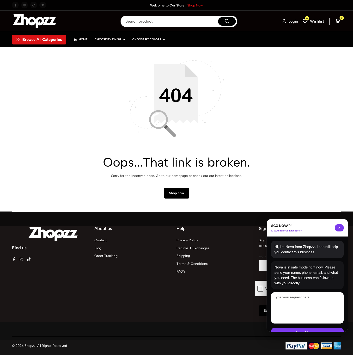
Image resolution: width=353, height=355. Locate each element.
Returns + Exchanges (192, 248)
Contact (100, 240)
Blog (97, 248)
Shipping (183, 256)
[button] (313, 21)
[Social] (14, 259)
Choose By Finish (108, 39)
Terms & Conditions (192, 264)
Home (83, 39)
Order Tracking (105, 256)
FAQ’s (181, 271)
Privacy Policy (187, 240)
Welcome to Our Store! (167, 5)
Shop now (176, 193)
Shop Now (195, 5)
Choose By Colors (146, 39)
